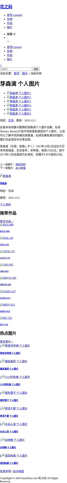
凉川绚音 (20, 168)
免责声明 (5, 471)
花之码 (6, 7)
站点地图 (18, 471)
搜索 (36, 69)
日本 (11, 120)
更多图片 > (6, 341)
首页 (14, 15)
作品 (9, 23)
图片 (9, 27)
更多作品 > (6, 221)
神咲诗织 (20, 164)
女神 (9, 19)
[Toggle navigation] (8, 41)
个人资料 (5, 204)
